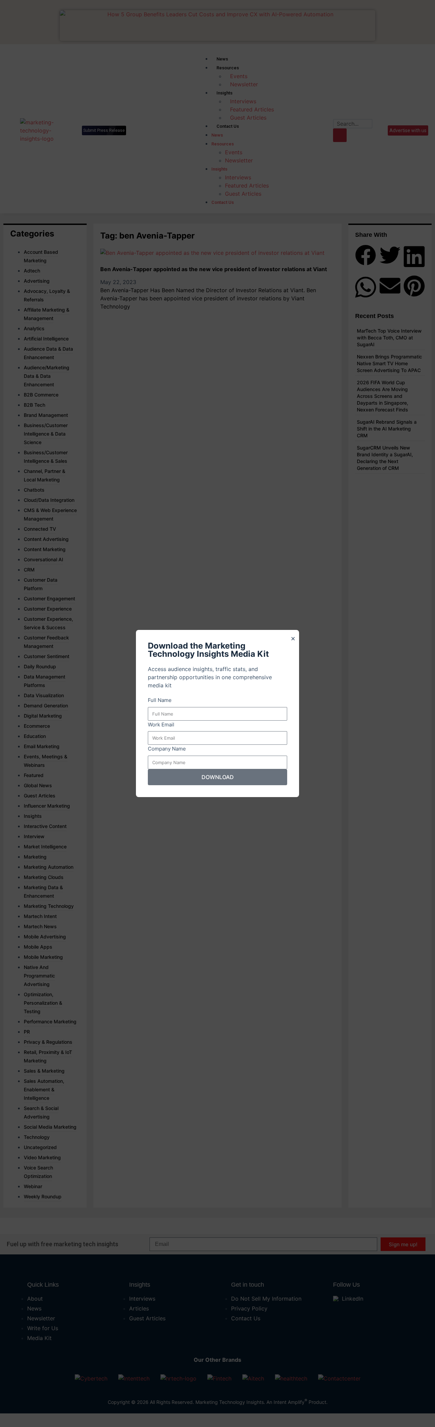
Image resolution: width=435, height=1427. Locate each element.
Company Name (167, 748)
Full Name (160, 700)
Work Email (161, 724)
